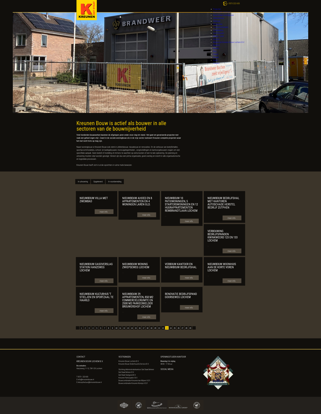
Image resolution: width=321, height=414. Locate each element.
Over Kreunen (218, 33)
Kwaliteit (216, 45)
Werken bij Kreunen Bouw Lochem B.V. (229, 42)
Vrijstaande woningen (222, 12)
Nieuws (216, 48)
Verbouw (216, 21)
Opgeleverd (98, 181)
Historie (216, 39)
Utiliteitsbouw (218, 18)
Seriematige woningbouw (223, 15)
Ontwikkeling (218, 30)
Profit (215, 60)
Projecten (217, 9)
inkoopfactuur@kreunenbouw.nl (90, 382)
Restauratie (217, 24)
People (216, 57)
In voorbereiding (114, 181)
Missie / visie (218, 36)
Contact (216, 63)
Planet (215, 54)
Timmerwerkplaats (220, 27)
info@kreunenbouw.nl (86, 379)
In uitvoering (83, 181)
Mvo (215, 51)
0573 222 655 (234, 3)
